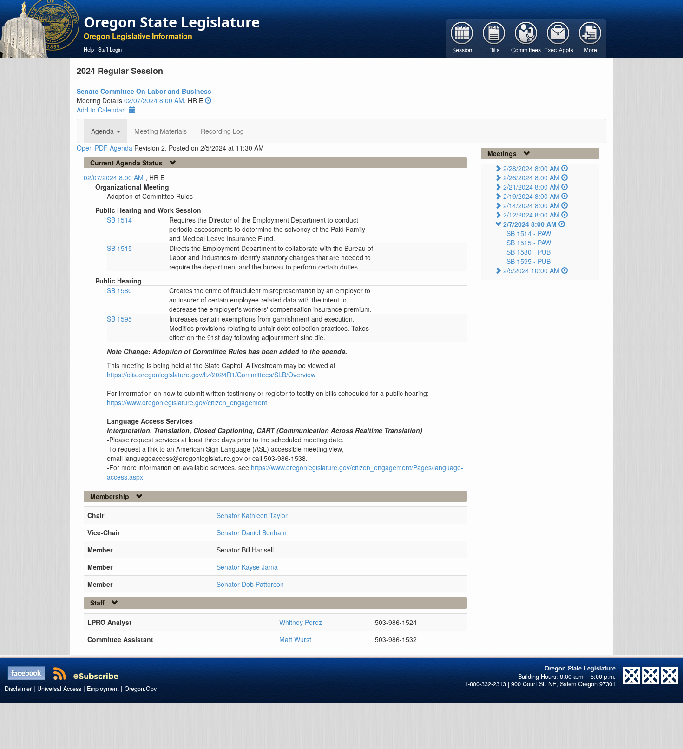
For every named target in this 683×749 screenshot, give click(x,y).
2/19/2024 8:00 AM (531, 196)
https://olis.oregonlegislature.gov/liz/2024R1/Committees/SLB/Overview (211, 374)
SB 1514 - (528, 233)
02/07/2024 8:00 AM (154, 100)
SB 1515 (119, 248)
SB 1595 (119, 318)
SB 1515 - (528, 242)
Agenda (103, 131)
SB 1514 (119, 219)
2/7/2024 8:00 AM (530, 224)
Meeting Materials (160, 131)
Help (89, 49)
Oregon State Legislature (172, 21)
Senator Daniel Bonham (252, 532)
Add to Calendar (101, 109)
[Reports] (590, 37)
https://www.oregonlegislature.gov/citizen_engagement (187, 402)
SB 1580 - (528, 251)
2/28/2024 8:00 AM (531, 168)
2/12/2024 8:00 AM (531, 214)
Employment (103, 688)
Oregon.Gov (141, 688)
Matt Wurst (295, 639)
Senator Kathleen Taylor (252, 515)
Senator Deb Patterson (250, 584)
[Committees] (526, 37)
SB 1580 (119, 290)
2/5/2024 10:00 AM (531, 270)
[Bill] (494, 37)
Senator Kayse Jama (247, 567)
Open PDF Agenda (104, 147)
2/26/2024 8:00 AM (531, 177)
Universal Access (59, 688)
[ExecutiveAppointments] (558, 37)
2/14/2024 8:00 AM (531, 205)
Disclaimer (18, 688)
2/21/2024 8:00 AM (531, 186)
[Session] (462, 37)
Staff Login (110, 49)
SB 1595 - (528, 261)
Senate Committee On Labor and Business (144, 91)
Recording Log (222, 131)
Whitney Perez (300, 622)
